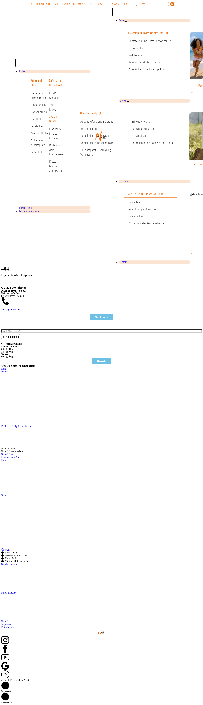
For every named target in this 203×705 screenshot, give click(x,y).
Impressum (6, 691)
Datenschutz (7, 702)
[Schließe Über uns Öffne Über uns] (130, 182)
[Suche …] (152, 4)
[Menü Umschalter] (14, 62)
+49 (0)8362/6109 (10, 309)
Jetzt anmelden (10, 337)
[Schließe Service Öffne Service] (128, 101)
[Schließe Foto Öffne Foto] (125, 21)
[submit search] (172, 4)
